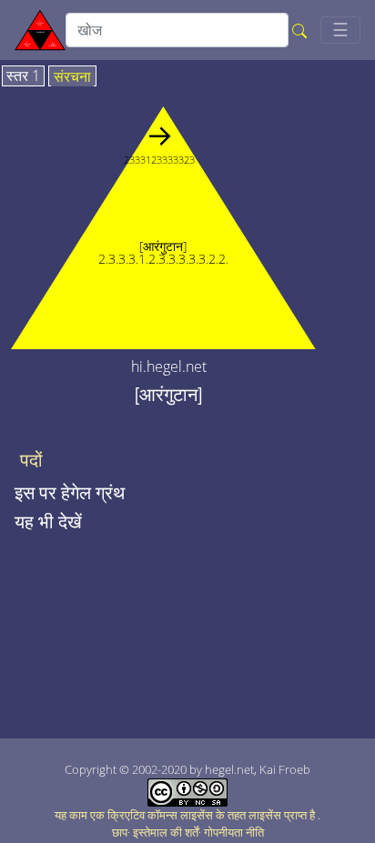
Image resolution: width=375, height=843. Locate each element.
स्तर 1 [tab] (23, 76)
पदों (31, 460)
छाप (119, 832)
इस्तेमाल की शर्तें (165, 832)
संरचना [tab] (72, 77)
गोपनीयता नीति (234, 832)
